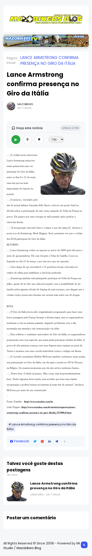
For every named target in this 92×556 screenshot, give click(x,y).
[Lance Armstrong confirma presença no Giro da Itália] (17, 491)
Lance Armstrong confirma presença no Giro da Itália (49, 60)
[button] (65, 441)
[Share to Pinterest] (42, 441)
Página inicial (12, 60)
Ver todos (12, 475)
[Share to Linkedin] (49, 441)
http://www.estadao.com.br (38, 401)
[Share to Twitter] (34, 441)
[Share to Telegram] (56, 441)
